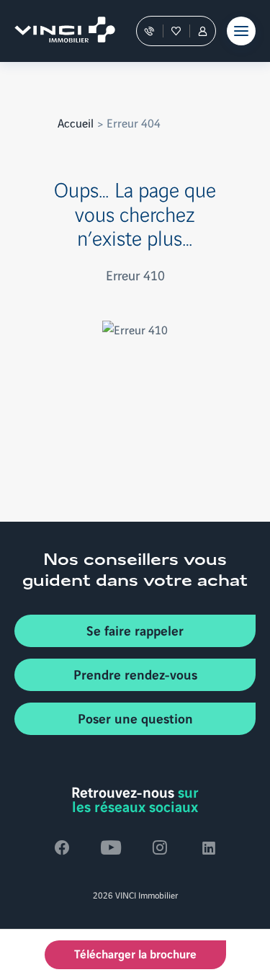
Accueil (76, 122)
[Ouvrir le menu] (241, 31)
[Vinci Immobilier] (58, 31)
